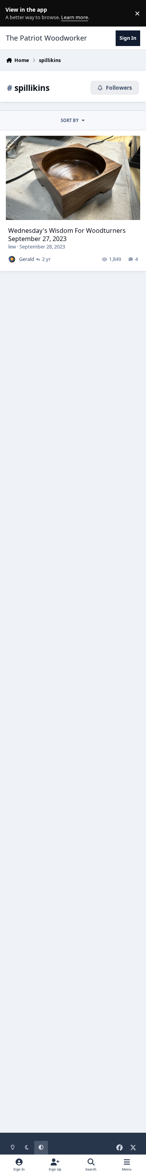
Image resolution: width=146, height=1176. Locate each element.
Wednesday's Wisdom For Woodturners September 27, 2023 (67, 234)
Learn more (15, 13)
